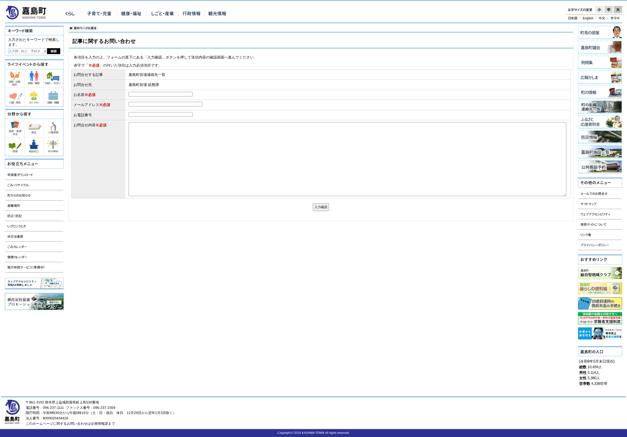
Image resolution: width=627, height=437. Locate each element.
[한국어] (615, 18)
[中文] (602, 18)
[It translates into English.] (588, 18)
